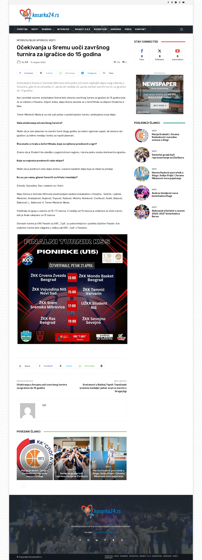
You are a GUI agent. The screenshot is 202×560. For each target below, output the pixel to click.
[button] (181, 29)
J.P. (27, 62)
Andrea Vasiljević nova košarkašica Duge (165, 194)
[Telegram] (176, 2)
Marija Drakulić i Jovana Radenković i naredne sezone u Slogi (34, 473)
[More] (101, 366)
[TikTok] (179, 2)
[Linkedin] (97, 540)
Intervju (42, 40)
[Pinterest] (105, 540)
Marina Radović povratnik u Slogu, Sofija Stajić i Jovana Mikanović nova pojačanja (109, 473)
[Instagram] (172, 2)
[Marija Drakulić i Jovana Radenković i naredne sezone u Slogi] (35, 458)
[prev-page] (19, 485)
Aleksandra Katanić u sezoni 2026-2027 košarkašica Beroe (168, 213)
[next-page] (24, 485)
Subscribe (178, 49)
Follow (159, 49)
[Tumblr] (113, 540)
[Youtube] (183, 2)
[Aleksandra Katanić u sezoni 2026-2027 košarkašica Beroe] (141, 212)
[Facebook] (168, 2)
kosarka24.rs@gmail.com (105, 532)
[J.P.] (19, 62)
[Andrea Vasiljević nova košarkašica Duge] (141, 193)
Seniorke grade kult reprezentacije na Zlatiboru (72, 475)
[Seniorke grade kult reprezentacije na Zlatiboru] (72, 458)
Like (142, 49)
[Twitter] (122, 540)
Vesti (52, 40)
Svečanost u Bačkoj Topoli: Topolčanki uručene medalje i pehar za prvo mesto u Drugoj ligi (103, 388)
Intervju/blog (26, 40)
